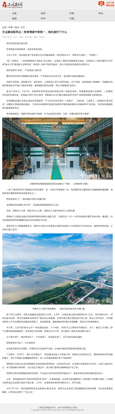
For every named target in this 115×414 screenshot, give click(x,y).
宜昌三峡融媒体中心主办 (29, 5)
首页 (4, 27)
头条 (14, 13)
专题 (72, 18)
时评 (43, 18)
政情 (43, 13)
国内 (17, 27)
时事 (72, 13)
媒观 (14, 18)
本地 (100, 13)
